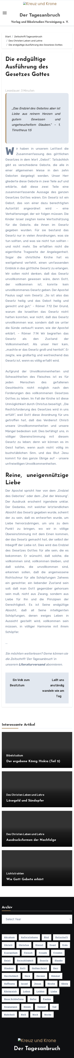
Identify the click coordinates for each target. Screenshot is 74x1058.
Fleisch (28, 952)
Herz (27, 976)
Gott (23, 968)
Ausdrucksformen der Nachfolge (31, 840)
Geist (7, 960)
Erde (65, 945)
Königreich (10, 991)
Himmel (55, 976)
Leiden (40, 991)
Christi (8, 945)
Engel (53, 945)
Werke (47, 1014)
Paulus (47, 999)
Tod (54, 1007)
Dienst (39, 945)
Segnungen (10, 1007)
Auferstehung (29, 937)
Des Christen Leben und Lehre (25, 795)
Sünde (27, 1007)
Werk (35, 1014)
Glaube (59, 960)
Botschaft (61, 937)
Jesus (37, 983)
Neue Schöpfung (14, 999)
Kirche (51, 983)
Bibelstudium (14, 755)
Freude (43, 952)
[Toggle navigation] (5, 13)
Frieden (57, 952)
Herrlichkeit (11, 976)
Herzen (40, 976)
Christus (24, 945)
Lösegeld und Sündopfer (25, 800)
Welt (23, 1014)
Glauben (9, 968)
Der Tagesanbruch (40, 14)
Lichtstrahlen (15, 873)
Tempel (41, 1007)
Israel (24, 983)
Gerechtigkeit (25, 960)
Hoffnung (9, 983)
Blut (46, 937)
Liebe (54, 991)
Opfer (33, 999)
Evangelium (11, 952)
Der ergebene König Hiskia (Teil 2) (33, 761)
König (64, 983)
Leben (26, 991)
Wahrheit (9, 1014)
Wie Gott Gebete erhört (25, 879)
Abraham (9, 937)
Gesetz (44, 960)
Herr (55, 968)
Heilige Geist (39, 968)
